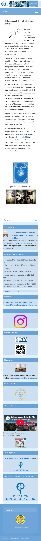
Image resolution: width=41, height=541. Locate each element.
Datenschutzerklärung (20, 538)
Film (15, 151)
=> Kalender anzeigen (11, 291)
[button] (10, 197)
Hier (4, 433)
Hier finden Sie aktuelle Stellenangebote (20, 458)
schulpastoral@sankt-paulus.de (25, 378)
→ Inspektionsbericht (20, 528)
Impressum (7, 538)
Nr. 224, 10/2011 (22, 137)
